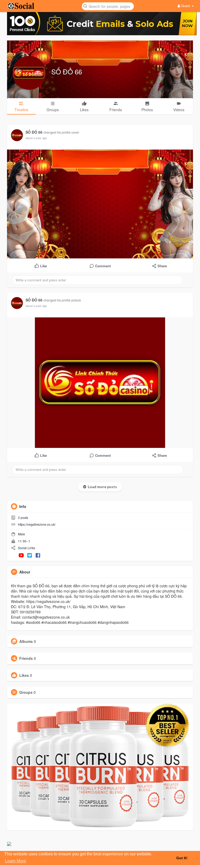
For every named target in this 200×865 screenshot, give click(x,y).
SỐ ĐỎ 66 (66, 71)
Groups (26, 692)
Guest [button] (185, 5)
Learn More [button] (15, 861)
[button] (108, 6)
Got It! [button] (182, 858)
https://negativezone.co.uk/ (36, 524)
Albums (26, 641)
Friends (26, 658)
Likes (24, 675)
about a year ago (36, 138)
